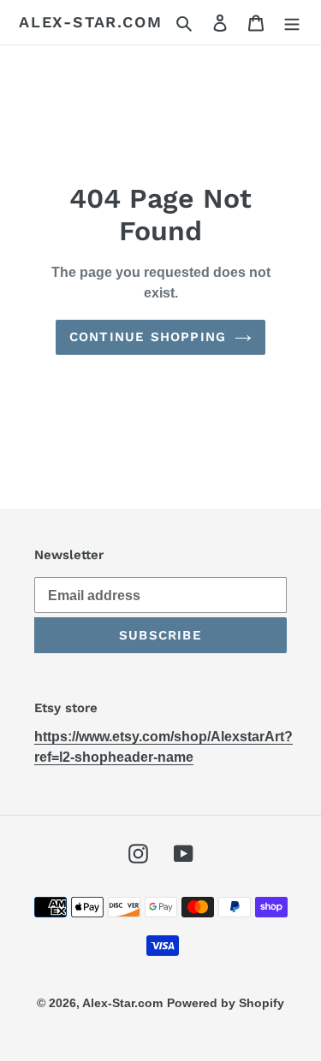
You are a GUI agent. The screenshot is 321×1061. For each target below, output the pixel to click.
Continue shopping (147, 337)
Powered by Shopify (225, 1003)
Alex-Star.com (90, 22)
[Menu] (292, 22)
